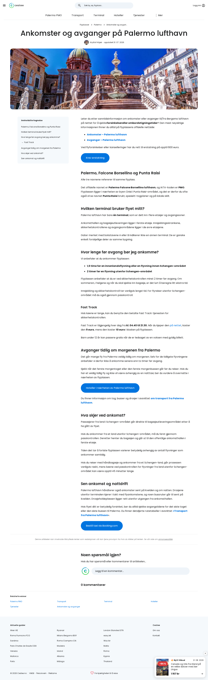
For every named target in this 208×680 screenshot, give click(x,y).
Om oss (156, 630)
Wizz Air (107, 640)
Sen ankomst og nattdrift (32, 158)
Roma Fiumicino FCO (20, 635)
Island (60, 651)
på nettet (175, 325)
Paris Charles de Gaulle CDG (23, 646)
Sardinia (14, 640)
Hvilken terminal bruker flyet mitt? (36, 132)
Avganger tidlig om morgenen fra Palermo (41, 148)
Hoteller (118, 15)
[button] (4, 5)
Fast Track (29, 142)
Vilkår (31, 673)
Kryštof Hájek (96, 42)
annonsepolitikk (165, 539)
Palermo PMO (53, 15)
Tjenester (139, 15)
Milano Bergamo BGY (67, 635)
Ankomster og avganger (117, 24)
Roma (106, 651)
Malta (106, 646)
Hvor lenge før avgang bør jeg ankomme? (40, 137)
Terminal (98, 15)
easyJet (107, 635)
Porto (12, 661)
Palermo (98, 24)
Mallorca (14, 656)
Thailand (108, 661)
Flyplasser (84, 24)
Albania (60, 656)
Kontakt (156, 635)
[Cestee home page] (16, 5)
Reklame (53, 673)
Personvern (41, 673)
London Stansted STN (113, 630)
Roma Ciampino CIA (66, 640)
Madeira (61, 646)
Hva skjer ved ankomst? (32, 153)
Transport (78, 15)
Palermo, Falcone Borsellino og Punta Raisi (40, 126)
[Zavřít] (205, 653)
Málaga (60, 661)
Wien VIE (14, 630)
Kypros (107, 656)
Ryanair (60, 630)
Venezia (14, 651)
